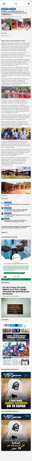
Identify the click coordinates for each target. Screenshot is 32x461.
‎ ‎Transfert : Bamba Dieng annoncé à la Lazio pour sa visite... (17, 215)
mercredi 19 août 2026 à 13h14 (11, 296)
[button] (31, 1)
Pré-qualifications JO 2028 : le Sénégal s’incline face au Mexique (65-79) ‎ (15, 210)
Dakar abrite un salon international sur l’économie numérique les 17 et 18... (16, 221)
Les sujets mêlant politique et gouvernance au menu (17, 205)
